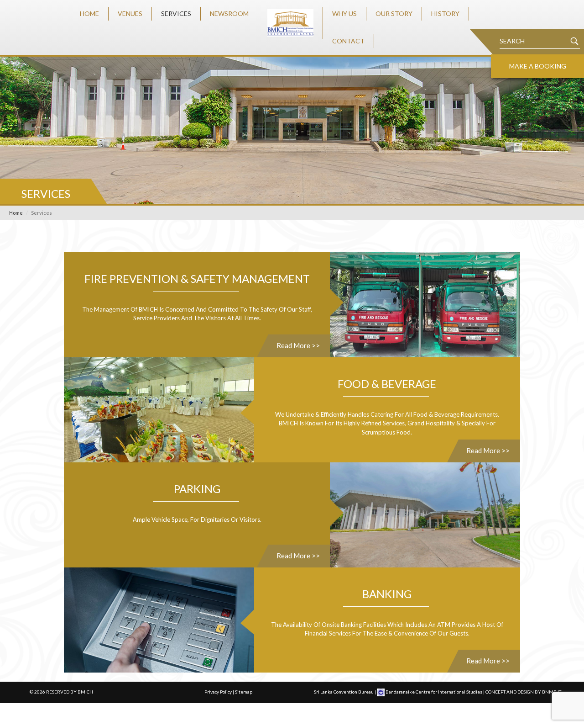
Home (89, 13)
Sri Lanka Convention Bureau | (345, 691)
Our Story (393, 13)
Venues (130, 13)
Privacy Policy (218, 691)
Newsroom (229, 13)
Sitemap (243, 691)
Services (176, 13)
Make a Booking (537, 66)
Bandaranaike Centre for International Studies (434, 691)
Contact (348, 41)
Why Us (344, 13)
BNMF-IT (551, 691)
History (445, 13)
